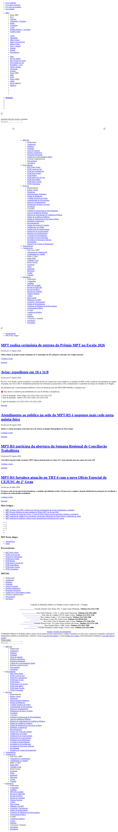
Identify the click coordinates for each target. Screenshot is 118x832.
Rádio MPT (31, 258)
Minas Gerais (15, 44)
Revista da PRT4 (33, 289)
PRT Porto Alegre (33, 167)
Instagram (30, 269)
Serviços (26, 186)
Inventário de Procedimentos (37, 238)
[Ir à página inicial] (59, 131)
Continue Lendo (7, 359)
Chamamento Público (35, 308)
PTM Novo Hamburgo (35, 171)
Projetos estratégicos (34, 153)
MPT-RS (26, 140)
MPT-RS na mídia (34, 285)
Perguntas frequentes (34, 155)
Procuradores (32, 161)
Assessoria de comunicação (37, 252)
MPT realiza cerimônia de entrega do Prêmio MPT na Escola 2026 (53, 345)
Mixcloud (30, 271)
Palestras (30, 316)
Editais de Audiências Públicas (38, 217)
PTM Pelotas (32, 175)
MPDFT (13, 85)
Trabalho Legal (32, 260)
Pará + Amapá (15, 46)
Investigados (31, 242)
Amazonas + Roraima (18, 21)
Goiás (12, 36)
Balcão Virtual (32, 190)
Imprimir (4, 362)
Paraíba (13, 48)
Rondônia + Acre (16, 65)
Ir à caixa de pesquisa (13, 7)
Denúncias (31, 192)
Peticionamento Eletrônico (36, 194)
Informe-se (27, 277)
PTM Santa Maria (33, 180)
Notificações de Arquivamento (38, 229)
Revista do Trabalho (34, 292)
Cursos (29, 314)
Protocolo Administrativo (36, 202)
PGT (12, 17)
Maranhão (14, 38)
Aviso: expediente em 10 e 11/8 (25, 372)
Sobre (8, 544)
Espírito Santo (15, 32)
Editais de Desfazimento (36, 304)
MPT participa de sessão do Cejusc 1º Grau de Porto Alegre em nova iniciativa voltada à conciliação (42, 514)
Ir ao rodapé (10, 9)
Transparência (28, 246)
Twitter (29, 273)
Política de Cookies (72, 636)
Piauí (12, 56)
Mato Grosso (15, 40)
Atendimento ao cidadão (36, 254)
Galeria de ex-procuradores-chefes (39, 157)
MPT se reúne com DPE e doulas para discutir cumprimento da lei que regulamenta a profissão (40, 510)
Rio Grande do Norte (18, 61)
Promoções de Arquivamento (37, 231)
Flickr (29, 267)
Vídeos (29, 296)
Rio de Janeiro (15, 59)
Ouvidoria (31, 207)
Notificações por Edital (35, 227)
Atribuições (31, 144)
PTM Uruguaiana (33, 184)
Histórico (30, 146)
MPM (12, 81)
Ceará (12, 27)
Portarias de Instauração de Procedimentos (42, 211)
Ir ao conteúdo (11, 3)
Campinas (13, 25)
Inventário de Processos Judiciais (39, 240)
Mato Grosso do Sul (17, 42)
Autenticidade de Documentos (38, 200)
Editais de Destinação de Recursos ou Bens (43, 219)
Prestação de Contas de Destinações (40, 244)
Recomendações (33, 223)
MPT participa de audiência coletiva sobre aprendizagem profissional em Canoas (35, 518)
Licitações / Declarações (36, 302)
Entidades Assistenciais (35, 221)
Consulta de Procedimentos (37, 236)
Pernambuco (14, 52)
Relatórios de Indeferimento (37, 233)
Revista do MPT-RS (34, 287)
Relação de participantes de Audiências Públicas (44, 215)
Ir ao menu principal (13, 5)
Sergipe (13, 71)
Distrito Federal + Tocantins (20, 30)
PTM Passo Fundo (34, 173)
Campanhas (31, 281)
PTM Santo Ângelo (34, 182)
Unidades (30, 148)
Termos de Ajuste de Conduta (38, 225)
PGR (12, 77)
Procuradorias (28, 165)
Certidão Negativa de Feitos (37, 198)
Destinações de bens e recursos (38, 204)
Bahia (12, 23)
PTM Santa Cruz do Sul (36, 178)
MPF (12, 75)
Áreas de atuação (33, 151)
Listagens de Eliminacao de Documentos (42, 306)
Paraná (12, 50)
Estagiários (31, 323)
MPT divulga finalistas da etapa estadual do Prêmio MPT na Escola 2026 (32, 512)
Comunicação (28, 248)
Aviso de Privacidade (50, 636)
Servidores (31, 163)
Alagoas (13, 19)
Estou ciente (6, 640)
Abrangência (10, 541)
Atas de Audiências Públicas (37, 213)
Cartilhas (30, 283)
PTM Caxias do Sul (34, 169)
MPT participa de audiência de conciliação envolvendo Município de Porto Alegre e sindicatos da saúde (43, 516)
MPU (8, 13)
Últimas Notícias (33, 294)
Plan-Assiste (31, 298)
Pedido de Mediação (34, 196)
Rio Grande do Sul (17, 63)
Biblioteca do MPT (34, 300)
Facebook (30, 265)
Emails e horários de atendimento (59, 632)
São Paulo (14, 69)
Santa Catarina (15, 67)
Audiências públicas (34, 312)
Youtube (30, 275)
